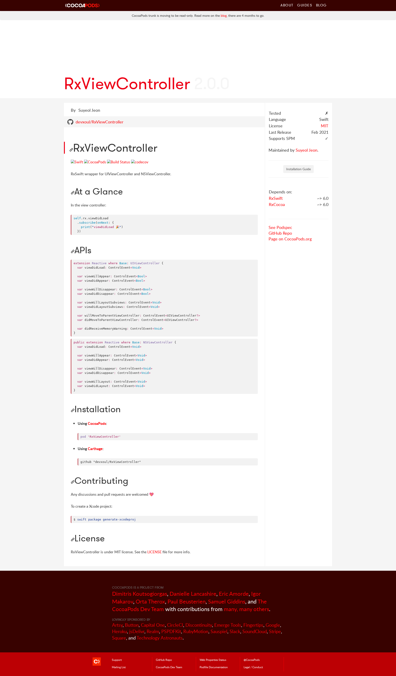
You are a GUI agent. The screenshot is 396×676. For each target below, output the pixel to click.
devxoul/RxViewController (100, 122)
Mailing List (119, 667)
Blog (321, 5)
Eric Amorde (234, 593)
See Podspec (280, 227)
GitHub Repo (280, 233)
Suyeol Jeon (306, 150)
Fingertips (253, 625)
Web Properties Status (213, 660)
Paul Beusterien (187, 601)
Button (132, 625)
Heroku (119, 631)
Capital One (153, 625)
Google (273, 625)
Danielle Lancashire (193, 593)
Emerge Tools (227, 625)
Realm (153, 631)
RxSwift (276, 198)
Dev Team (169, 667)
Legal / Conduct (253, 667)
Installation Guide (298, 169)
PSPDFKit (171, 631)
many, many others (246, 609)
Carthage (95, 448)
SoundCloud (254, 631)
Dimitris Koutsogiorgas (139, 593)
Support (117, 660)
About (287, 5)
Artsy (117, 625)
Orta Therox (150, 601)
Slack (235, 631)
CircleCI (175, 625)
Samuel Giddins (226, 601)
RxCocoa (277, 204)
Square (119, 638)
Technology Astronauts (160, 638)
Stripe (275, 631)
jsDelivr (136, 631)
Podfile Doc (214, 667)
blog (224, 15)
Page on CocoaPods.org (290, 239)
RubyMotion (195, 631)
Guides (304, 5)
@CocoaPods (252, 660)
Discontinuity (198, 625)
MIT (324, 125)
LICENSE (154, 551)
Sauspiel (219, 631)
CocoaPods (97, 423)
